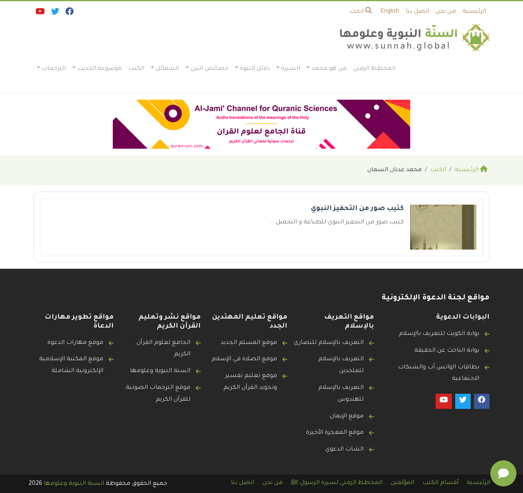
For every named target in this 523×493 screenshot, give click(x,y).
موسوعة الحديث (99, 69)
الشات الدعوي (344, 449)
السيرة (290, 69)
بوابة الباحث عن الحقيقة (446, 351)
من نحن (446, 12)
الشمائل (167, 69)
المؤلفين (402, 483)
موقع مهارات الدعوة (75, 343)
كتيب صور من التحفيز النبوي (357, 208)
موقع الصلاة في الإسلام (244, 359)
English (389, 12)
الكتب (136, 69)
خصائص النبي (209, 69)
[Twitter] (54, 13)
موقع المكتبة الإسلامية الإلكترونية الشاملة (71, 365)
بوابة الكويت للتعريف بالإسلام (439, 334)
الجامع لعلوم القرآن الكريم (163, 349)
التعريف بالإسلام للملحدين (341, 365)
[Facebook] (68, 13)
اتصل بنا (417, 12)
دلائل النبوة (255, 69)
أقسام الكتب (440, 483)
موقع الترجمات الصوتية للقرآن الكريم (158, 394)
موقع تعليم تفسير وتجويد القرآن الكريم (250, 382)
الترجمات (54, 69)
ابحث (357, 12)
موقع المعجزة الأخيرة (335, 433)
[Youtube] (40, 13)
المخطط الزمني (374, 69)
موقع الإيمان (347, 416)
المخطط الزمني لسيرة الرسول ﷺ (336, 483)
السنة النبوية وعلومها (160, 371)
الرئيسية (474, 12)
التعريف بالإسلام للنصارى (329, 343)
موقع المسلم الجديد (249, 343)
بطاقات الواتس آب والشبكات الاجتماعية (438, 373)
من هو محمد (329, 69)
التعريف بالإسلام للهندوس (341, 394)
